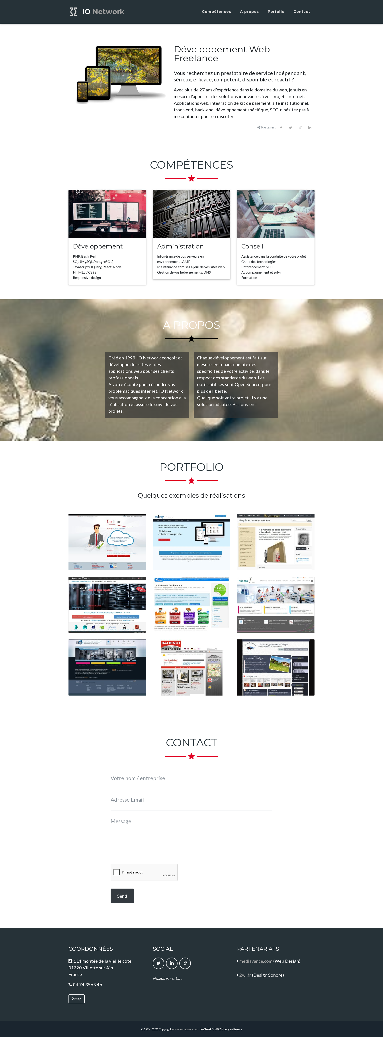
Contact (301, 12)
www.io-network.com (186, 1029)
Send (122, 896)
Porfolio (276, 12)
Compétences (216, 12)
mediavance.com (255, 961)
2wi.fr (245, 975)
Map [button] (78, 999)
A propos (249, 12)
